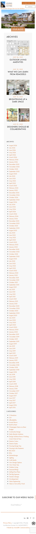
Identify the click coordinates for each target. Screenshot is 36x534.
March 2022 (13, 271)
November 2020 (14, 308)
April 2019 (12, 353)
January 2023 (13, 247)
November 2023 (14, 223)
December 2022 (14, 249)
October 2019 (13, 339)
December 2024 (14, 193)
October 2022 (13, 254)
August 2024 (13, 202)
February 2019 (13, 358)
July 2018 (12, 374)
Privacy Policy (7, 523)
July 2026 (12, 148)
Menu (30, 6)
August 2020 (13, 315)
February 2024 (13, 216)
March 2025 (13, 186)
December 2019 (14, 334)
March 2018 (13, 384)
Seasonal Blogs (13, 470)
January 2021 (13, 304)
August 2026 (13, 145)
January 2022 (13, 275)
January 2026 (13, 162)
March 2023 (13, 242)
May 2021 (12, 294)
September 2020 (14, 313)
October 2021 (13, 282)
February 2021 (13, 301)
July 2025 (12, 176)
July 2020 (12, 318)
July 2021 (12, 289)
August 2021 (13, 287)
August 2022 (13, 259)
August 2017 (13, 396)
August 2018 (13, 372)
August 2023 (13, 230)
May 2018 (12, 379)
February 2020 (13, 330)
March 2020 (13, 327)
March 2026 (13, 157)
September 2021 (14, 285)
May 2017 (12, 400)
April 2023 (12, 240)
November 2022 (14, 252)
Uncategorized (13, 479)
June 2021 (12, 292)
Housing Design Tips (15, 446)
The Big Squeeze (14, 474)
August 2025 (13, 174)
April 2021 (12, 297)
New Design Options (15, 462)
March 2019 (13, 356)
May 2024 (12, 209)
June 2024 (12, 207)
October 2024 (13, 197)
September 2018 (14, 370)
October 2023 (13, 226)
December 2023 (14, 221)
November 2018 (14, 365)
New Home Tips (14, 465)
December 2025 (14, 164)
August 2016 (13, 405)
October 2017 (13, 393)
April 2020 (12, 325)
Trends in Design (14, 477)
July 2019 (12, 346)
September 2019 (14, 341)
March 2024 (13, 214)
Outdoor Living (13, 467)
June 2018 (12, 377)
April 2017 (12, 403)
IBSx (10, 453)
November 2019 (14, 337)
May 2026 (12, 153)
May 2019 (12, 351)
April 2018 (12, 381)
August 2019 (13, 344)
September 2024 (14, 200)
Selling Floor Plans (14, 472)
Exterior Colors (13, 441)
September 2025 (14, 171)
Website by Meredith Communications (18, 528)
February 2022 (13, 273)
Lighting (11, 458)
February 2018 (13, 386)
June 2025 (12, 178)
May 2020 (12, 322)
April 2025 (12, 183)
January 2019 (13, 360)
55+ (10, 418)
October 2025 (13, 169)
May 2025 (12, 181)
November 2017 (14, 391)
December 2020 (14, 306)
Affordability (13, 420)
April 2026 (12, 155)
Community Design (14, 432)
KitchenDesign (13, 455)
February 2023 (13, 245)
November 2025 (14, 167)
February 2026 (13, 160)
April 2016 (12, 407)
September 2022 (14, 256)
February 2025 (13, 188)
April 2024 (12, 212)
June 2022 (12, 263)
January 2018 (13, 389)
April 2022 (12, 268)
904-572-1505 (29, 3)
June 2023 (12, 235)
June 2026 (12, 150)
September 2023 (14, 228)
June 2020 (12, 320)
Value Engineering (14, 481)
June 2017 (12, 398)
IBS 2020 (12, 451)
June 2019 (12, 348)
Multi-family (12, 460)
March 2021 (13, 299)
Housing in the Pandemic (16, 448)
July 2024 (12, 204)
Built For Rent (13, 425)
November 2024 (14, 195)
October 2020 (13, 311)
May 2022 (12, 266)
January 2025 (13, 190)
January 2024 (13, 219)
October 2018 (13, 367)
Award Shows (13, 422)
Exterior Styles (13, 444)
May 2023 (12, 237)
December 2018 (14, 363)
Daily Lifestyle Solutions (16, 434)
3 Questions (12, 415)
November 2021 (14, 280)
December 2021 (14, 278)
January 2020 (13, 332)
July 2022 (12, 261)
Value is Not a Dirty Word (17, 484)
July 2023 (12, 233)
